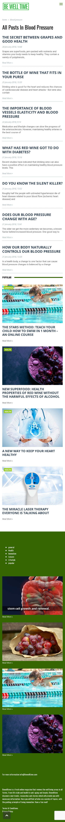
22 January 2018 (9, 122)
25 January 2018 (9, 82)
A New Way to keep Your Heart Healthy (28, 453)
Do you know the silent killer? (32, 183)
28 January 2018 (9, 46)
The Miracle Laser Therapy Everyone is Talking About (25, 511)
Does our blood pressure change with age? (26, 216)
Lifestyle (11, 559)
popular (11, 562)
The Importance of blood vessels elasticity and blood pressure (30, 112)
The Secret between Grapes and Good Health (32, 39)
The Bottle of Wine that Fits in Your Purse (32, 74)
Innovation (12, 553)
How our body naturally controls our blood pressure (31, 249)
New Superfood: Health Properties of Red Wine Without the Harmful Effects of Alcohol (31, 393)
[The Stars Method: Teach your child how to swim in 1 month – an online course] (32, 688)
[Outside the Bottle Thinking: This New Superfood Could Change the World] (32, 641)
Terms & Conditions (10, 808)
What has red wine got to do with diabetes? (30, 149)
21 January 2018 (9, 157)
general (11, 547)
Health (10, 550)
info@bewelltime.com (28, 774)
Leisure (11, 556)
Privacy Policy (7, 811)
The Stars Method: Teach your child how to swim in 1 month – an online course (30, 331)
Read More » (7, 62)
